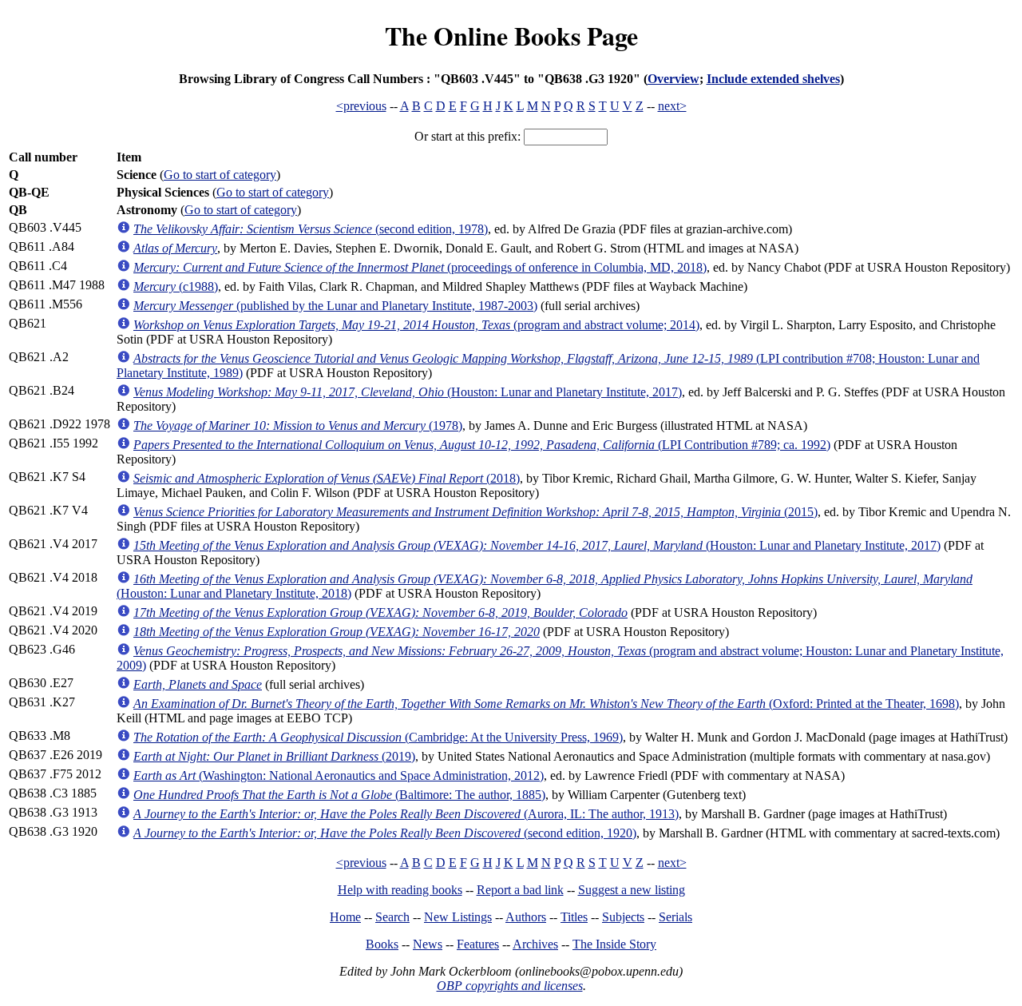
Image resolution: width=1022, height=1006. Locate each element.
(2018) (326, 478)
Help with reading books (400, 890)
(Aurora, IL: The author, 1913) (406, 814)
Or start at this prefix (465, 136)
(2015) (475, 512)
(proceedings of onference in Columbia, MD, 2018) (420, 267)
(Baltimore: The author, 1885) (339, 794)
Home (345, 917)
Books (382, 944)
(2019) (274, 756)
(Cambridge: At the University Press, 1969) (378, 737)
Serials (675, 917)
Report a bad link (520, 890)
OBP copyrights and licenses (510, 985)
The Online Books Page (511, 35)
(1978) (297, 425)
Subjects (623, 917)
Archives (535, 944)
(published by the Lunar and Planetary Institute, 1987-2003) (335, 305)
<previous (361, 106)
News (427, 944)
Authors (525, 917)
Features (478, 944)
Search (392, 917)
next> (672, 106)
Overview (673, 78)
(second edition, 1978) (310, 229)
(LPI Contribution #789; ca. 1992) (481, 444)
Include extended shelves (773, 78)
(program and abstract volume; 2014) (416, 325)
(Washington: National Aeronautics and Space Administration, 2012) (338, 775)
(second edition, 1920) (384, 833)
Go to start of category (220, 174)
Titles (574, 917)
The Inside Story (614, 944)
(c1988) (175, 286)
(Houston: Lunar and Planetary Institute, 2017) (407, 392)
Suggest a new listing (631, 890)
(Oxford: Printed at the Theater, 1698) (546, 703)
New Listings (458, 917)
